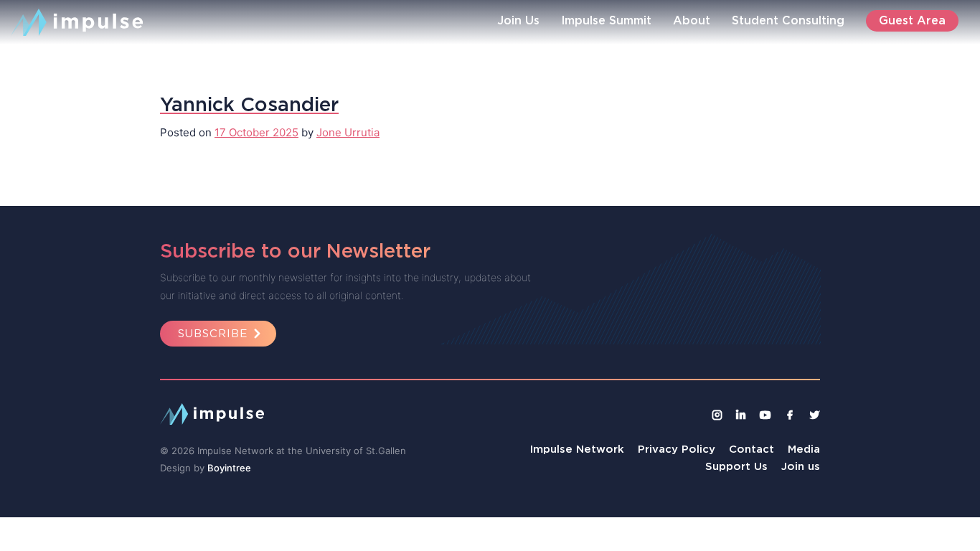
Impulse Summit (606, 20)
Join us (800, 466)
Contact (751, 449)
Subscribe (213, 333)
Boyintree (229, 468)
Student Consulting (788, 20)
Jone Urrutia (348, 132)
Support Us (736, 466)
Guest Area (912, 20)
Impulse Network (577, 449)
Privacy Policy (676, 449)
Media (804, 449)
